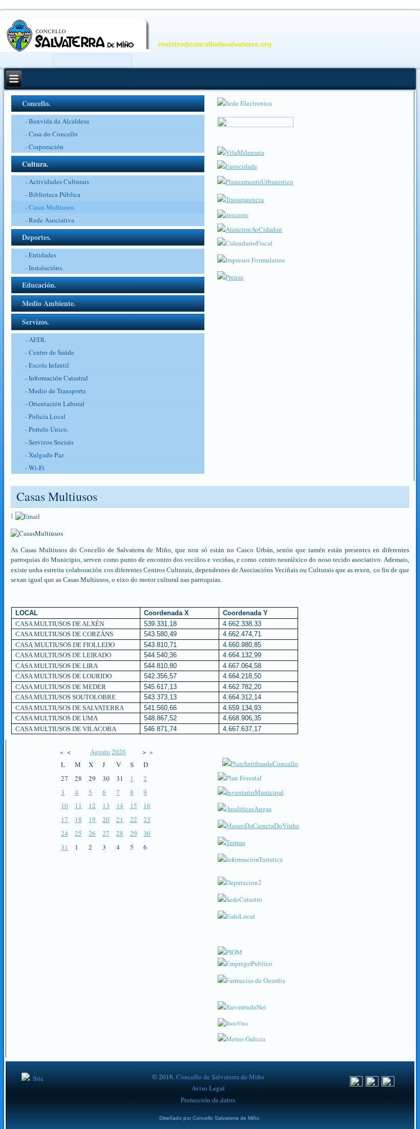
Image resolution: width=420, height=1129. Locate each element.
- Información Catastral (56, 377)
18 (78, 819)
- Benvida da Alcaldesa (57, 121)
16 (147, 805)
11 (78, 805)
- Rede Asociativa (49, 220)
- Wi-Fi (35, 467)
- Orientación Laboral (55, 403)
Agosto (100, 751)
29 (133, 833)
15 (133, 805)
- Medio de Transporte (55, 390)
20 (106, 819)
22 (133, 819)
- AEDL (35, 339)
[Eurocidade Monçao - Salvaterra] (237, 166)
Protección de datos (208, 1099)
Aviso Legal (208, 1088)
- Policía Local (45, 416)
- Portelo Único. (47, 429)
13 (106, 805)
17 (64, 819)
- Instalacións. (44, 267)
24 (64, 833)
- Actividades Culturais (57, 181)
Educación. (39, 284)
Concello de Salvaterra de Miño (220, 1076)
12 (92, 805)
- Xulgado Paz (44, 454)
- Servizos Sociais (49, 442)
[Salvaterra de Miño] (388, 1083)
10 (64, 805)
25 (78, 833)
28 (119, 833)
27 (106, 833)
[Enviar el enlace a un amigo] (27, 515)
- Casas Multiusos (49, 207)
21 (119, 819)
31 (64, 847)
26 (92, 833)
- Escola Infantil (47, 365)
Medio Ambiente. (49, 303)
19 (92, 819)
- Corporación (44, 146)
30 (147, 833)
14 (119, 805)
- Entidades (40, 254)
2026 (119, 751)
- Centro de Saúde (49, 352)
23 (147, 819)
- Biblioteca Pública (52, 194)
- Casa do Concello (51, 133)
